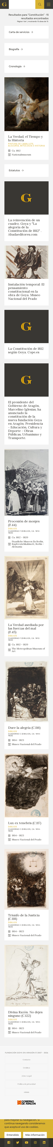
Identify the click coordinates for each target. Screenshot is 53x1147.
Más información (35, 1135)
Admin (26, 1092)
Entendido (13, 1135)
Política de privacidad (26, 1084)
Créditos (26, 1068)
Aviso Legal (27, 1076)
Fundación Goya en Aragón (20, 1053)
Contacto (26, 1059)
